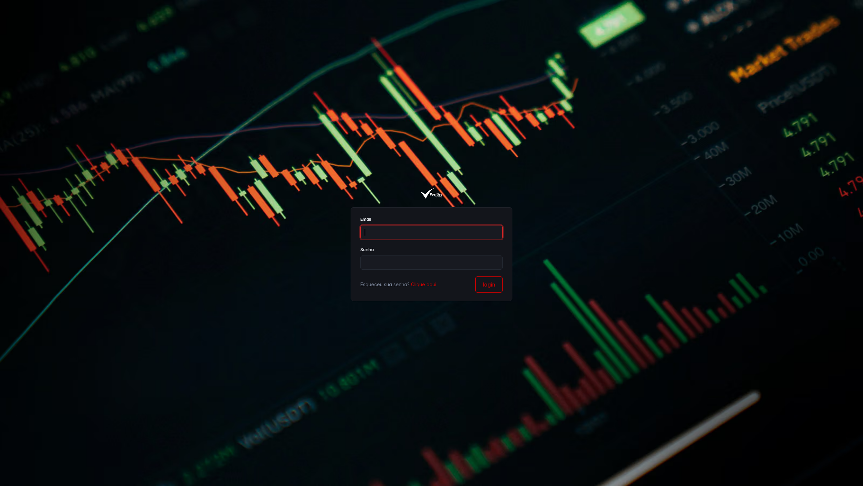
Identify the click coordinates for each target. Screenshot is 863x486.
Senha (367, 249)
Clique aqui (423, 284)
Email (365, 219)
